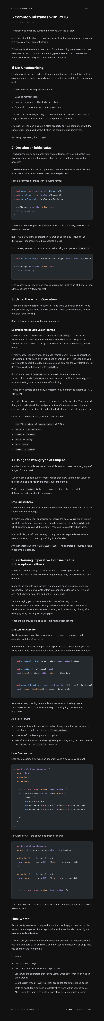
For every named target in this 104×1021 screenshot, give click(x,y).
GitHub (69, 1010)
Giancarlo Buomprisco (21, 8)
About (86, 8)
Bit (68, 30)
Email (90, 1010)
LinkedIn (81, 1010)
